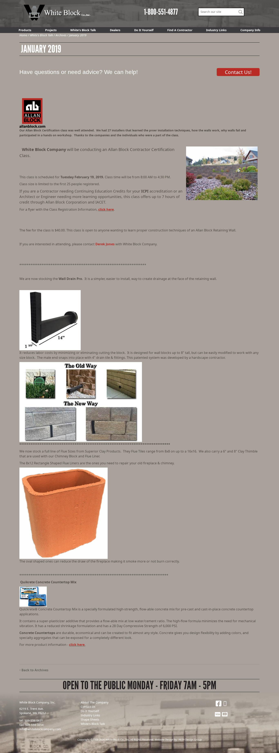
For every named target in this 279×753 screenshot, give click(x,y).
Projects (51, 30)
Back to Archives (34, 670)
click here (106, 209)
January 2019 (77, 35)
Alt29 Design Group (190, 739)
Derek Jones (105, 244)
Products (25, 30)
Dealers (115, 30)
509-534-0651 (34, 720)
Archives (61, 35)
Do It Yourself (143, 30)
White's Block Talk (83, 30)
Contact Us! (238, 72)
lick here (78, 644)
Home (23, 35)
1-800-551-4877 (161, 12)
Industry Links (216, 30)
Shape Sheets (90, 719)
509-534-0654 (34, 725)
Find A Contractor (179, 30)
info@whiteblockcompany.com (40, 729)
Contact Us (88, 707)
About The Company (94, 702)
